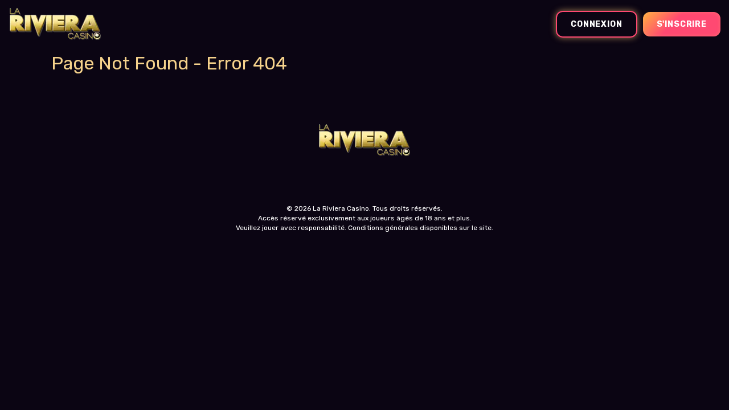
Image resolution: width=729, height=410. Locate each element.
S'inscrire (682, 24)
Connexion (596, 24)
